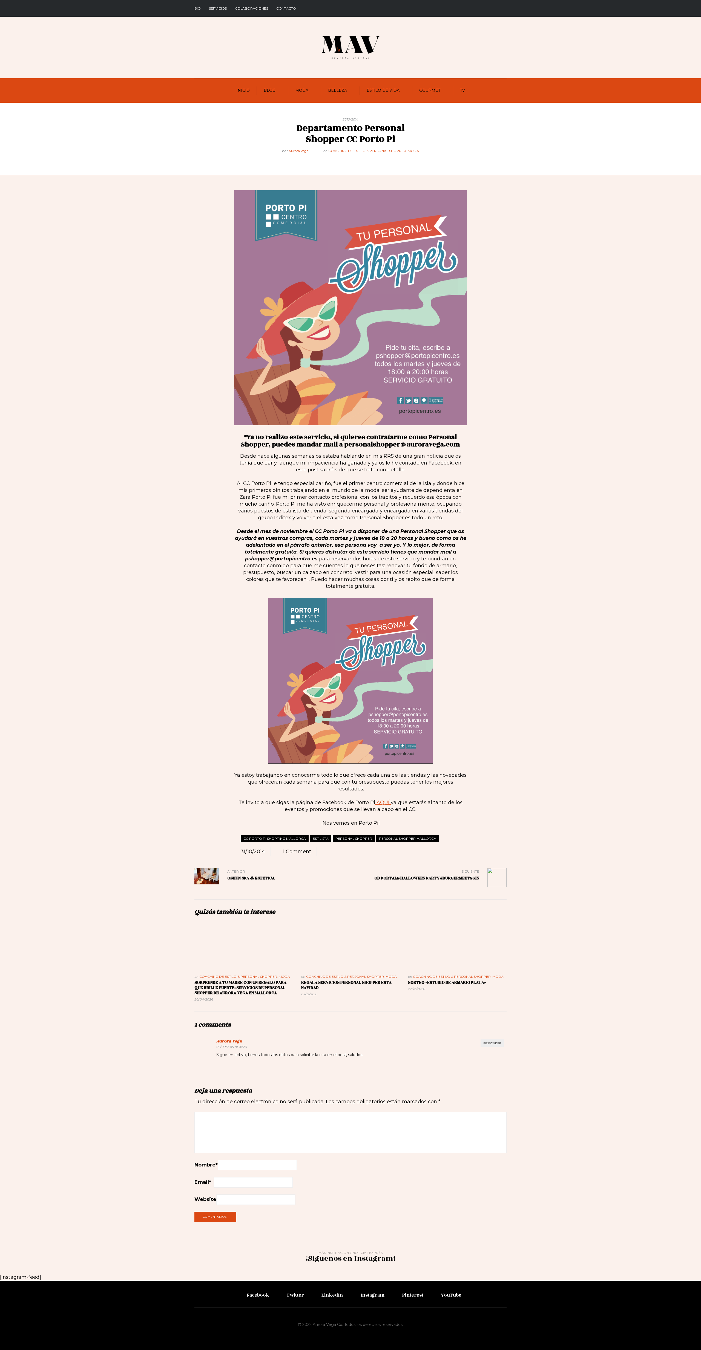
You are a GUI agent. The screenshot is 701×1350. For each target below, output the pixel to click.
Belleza (337, 90)
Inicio (243, 90)
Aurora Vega (298, 151)
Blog (269, 90)
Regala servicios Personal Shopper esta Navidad (346, 985)
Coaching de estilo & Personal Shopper (367, 151)
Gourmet (429, 90)
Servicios (218, 8)
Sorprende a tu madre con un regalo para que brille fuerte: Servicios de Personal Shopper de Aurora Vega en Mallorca (240, 987)
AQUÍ (383, 802)
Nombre (206, 1165)
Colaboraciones (251, 8)
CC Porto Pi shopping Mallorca (274, 838)
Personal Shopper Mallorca (407, 838)
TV (462, 90)
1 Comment (297, 852)
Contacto (286, 8)
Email (202, 1182)
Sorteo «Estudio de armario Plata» (447, 982)
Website (205, 1199)
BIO (197, 8)
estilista (321, 838)
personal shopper (353, 838)
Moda (301, 90)
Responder (492, 1043)
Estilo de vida (383, 90)
